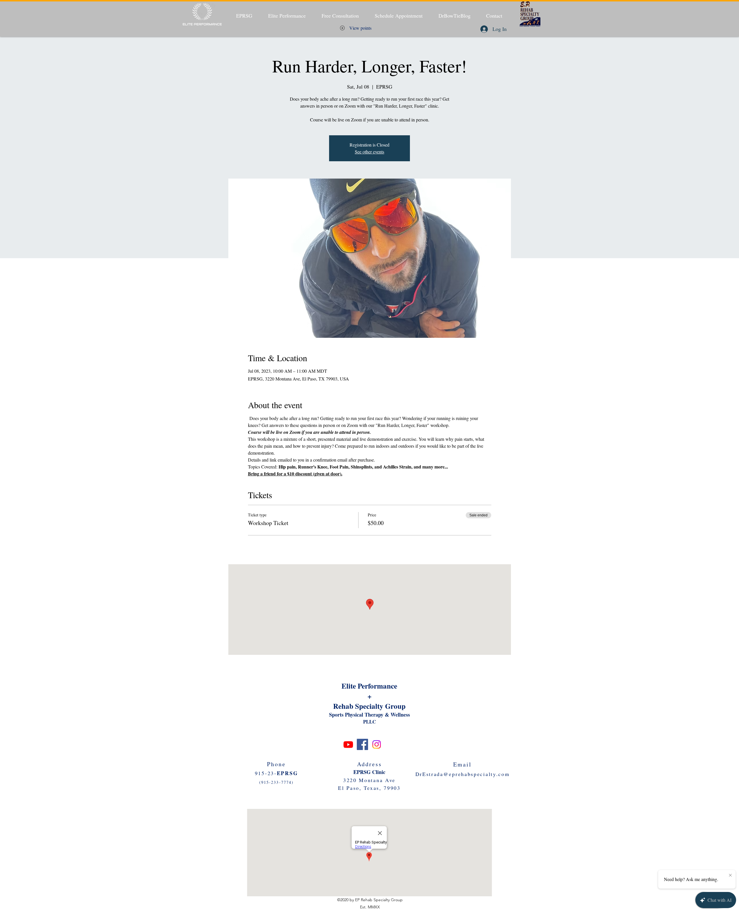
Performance (377, 686)
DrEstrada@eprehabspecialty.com (462, 774)
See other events (369, 152)
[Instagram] (376, 744)
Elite (349, 686)
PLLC (369, 721)
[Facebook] (362, 744)
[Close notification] (730, 875)
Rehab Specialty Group (369, 706)
